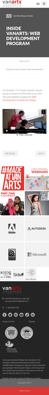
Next (41, 153)
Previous (10, 153)
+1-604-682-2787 (12, 308)
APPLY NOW (24, 391)
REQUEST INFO (24, 383)
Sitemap (32, 322)
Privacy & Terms (8, 322)
